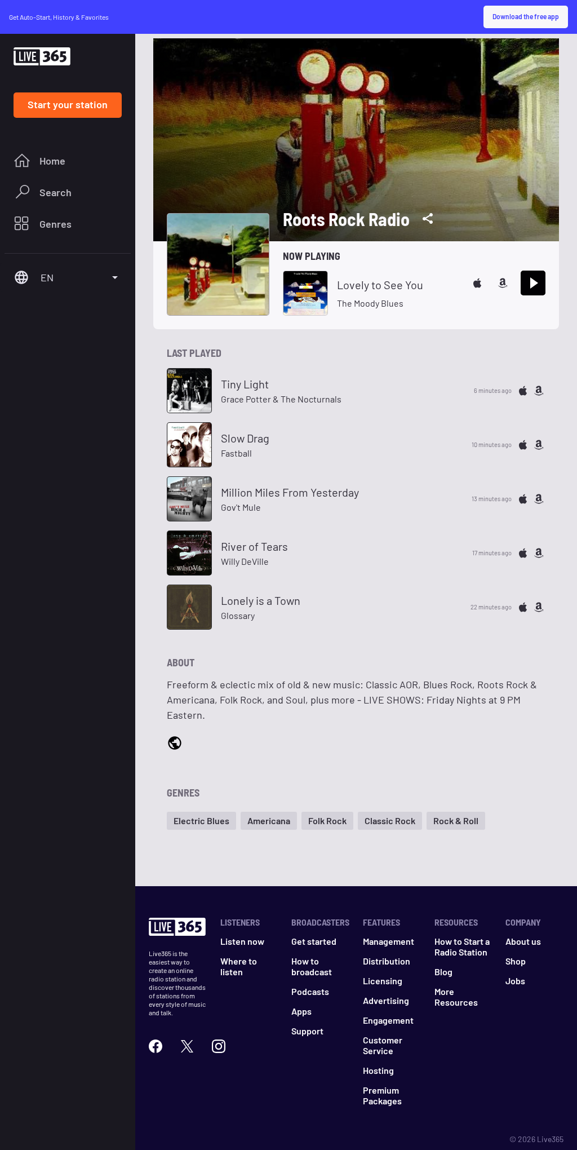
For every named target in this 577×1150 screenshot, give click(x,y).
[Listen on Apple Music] (477, 283)
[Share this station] (428, 218)
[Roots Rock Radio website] (175, 744)
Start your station (68, 104)
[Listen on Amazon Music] (502, 283)
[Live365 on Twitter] (187, 1046)
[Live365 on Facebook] (155, 1046)
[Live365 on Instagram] (218, 1046)
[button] (201, 821)
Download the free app (525, 16)
